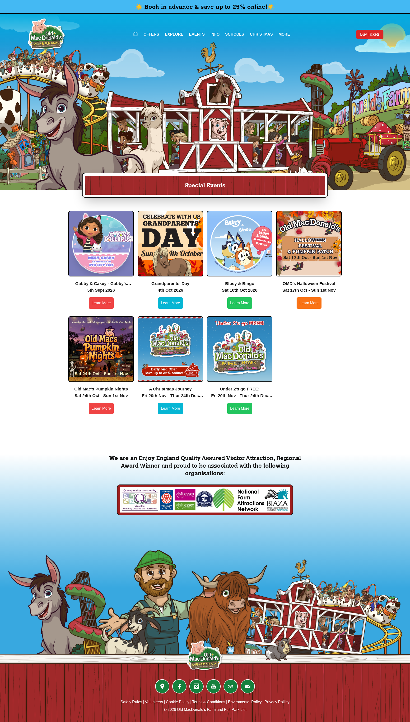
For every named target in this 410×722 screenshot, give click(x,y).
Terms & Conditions (208, 702)
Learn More (101, 303)
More (284, 34)
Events (197, 34)
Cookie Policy (177, 702)
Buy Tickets (370, 34)
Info (214, 34)
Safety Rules (131, 702)
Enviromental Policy (245, 702)
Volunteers (154, 702)
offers (151, 34)
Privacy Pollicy (277, 702)
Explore (174, 34)
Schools (234, 34)
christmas (261, 34)
